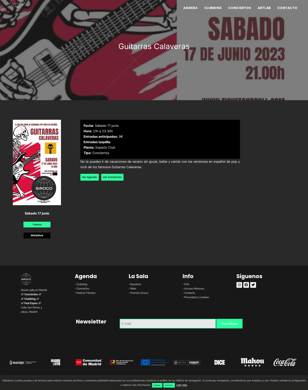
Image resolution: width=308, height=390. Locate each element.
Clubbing (213, 8)
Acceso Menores (194, 288)
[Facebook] (246, 285)
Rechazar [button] (169, 385)
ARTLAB (264, 8)
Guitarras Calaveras (154, 46)
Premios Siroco (139, 292)
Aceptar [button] (157, 385)
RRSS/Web (37, 235)
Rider (133, 288)
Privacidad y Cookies (196, 297)
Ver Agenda (89, 177)
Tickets (37, 224)
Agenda (190, 8)
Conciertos (239, 8)
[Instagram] (239, 285)
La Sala (138, 276)
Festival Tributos (86, 292)
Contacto (287, 8)
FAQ (186, 284)
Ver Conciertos (112, 177)
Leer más (181, 384)
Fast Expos (31, 303)
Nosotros (135, 284)
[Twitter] (253, 285)
